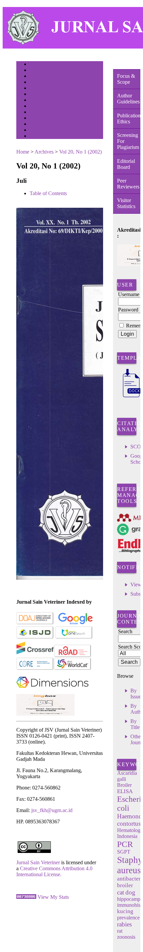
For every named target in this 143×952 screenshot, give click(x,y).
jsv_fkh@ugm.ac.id (51, 810)
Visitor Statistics (126, 203)
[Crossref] (35, 655)
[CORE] (35, 668)
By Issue (135, 693)
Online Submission (44, 118)
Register (36, 82)
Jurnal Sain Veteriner (38, 862)
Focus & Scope (126, 79)
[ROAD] (72, 655)
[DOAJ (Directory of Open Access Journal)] (35, 623)
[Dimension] (52, 692)
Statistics (37, 112)
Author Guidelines (128, 98)
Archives (36, 100)
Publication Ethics (128, 118)
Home (34, 64)
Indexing (36, 130)
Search (34, 88)
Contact (35, 136)
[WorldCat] (72, 668)
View (136, 584)
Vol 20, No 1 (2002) (80, 152)
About (34, 70)
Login (34, 76)
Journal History (41, 124)
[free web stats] (26, 897)
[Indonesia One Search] (74, 637)
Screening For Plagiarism (128, 141)
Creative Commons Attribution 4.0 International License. (54, 871)
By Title (135, 724)
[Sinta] (45, 714)
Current (35, 94)
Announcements (41, 106)
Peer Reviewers (128, 183)
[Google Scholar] (75, 623)
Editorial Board (126, 164)
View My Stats (53, 897)
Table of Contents (48, 193)
